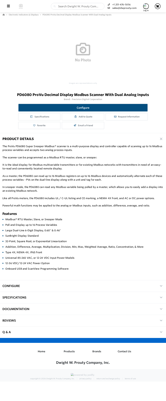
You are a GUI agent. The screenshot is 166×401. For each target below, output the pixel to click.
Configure (83, 107)
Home (41, 351)
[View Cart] (157, 6)
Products (69, 351)
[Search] (54, 6)
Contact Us (124, 351)
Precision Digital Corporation (87, 99)
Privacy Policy (85, 378)
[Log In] (146, 6)
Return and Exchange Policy (108, 378)
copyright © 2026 (52, 378)
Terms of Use (130, 378)
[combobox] (77, 6)
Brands (96, 351)
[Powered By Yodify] (83, 375)
